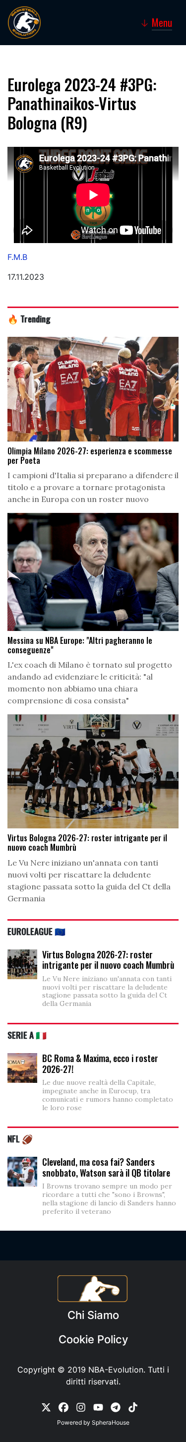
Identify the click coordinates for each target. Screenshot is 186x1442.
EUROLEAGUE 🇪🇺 (36, 931)
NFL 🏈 (20, 1138)
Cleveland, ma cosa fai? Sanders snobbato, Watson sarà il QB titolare (106, 1167)
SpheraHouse (110, 1422)
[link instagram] (81, 1406)
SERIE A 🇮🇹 (27, 1034)
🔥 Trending (29, 318)
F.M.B (17, 257)
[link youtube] (98, 1406)
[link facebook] (63, 1406)
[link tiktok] (133, 1406)
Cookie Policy (93, 1339)
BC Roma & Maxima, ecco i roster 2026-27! (100, 1063)
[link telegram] (116, 1406)
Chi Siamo (93, 1315)
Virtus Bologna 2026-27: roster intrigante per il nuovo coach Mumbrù (108, 960)
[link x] (46, 1406)
